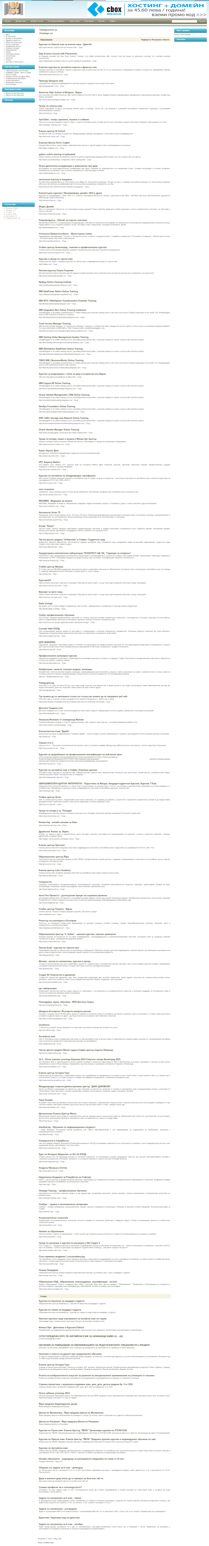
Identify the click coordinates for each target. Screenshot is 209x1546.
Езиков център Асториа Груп (54, 1073)
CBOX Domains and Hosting (17, 71)
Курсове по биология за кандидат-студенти (61, 1301)
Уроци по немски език (50, 106)
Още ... (82, 47)
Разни (8, 52)
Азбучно (165, 40)
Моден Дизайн (46, 206)
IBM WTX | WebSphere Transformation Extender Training (67, 300)
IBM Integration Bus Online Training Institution (62, 310)
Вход (177, 34)
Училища (44, 33)
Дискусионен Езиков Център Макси (57, 1113)
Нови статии (74, 21)
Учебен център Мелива (51, 566)
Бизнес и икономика (14, 38)
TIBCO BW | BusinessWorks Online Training (61, 360)
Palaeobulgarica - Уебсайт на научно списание (63, 220)
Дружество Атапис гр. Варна (54, 831)
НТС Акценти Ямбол (49, 462)
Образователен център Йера (54, 857)
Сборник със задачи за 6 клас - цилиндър (61, 1467)
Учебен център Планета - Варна (55, 909)
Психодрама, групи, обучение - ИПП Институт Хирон (66, 1002)
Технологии (10, 56)
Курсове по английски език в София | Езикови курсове (68, 770)
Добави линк (21, 21)
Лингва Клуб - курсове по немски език (59, 948)
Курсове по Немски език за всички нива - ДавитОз (65, 44)
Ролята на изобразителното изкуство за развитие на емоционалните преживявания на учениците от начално (96, 1375)
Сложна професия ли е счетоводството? (60, 1487)
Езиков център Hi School (52, 131)
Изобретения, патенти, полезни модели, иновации (65, 669)
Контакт (101, 21)
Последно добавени (56, 21)
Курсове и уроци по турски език (56, 259)
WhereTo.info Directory (15, 93)
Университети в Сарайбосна (54, 1140)
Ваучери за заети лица (50, 592)
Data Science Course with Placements (58, 53)
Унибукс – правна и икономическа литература (63, 1204)
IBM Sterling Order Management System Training (63, 337)
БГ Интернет (11, 36)
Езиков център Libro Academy (55, 870)
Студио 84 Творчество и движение (57, 975)
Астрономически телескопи (53, 1218)
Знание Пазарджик (48, 1270)
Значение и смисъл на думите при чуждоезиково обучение (70, 1354)
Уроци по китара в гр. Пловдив (55, 810)
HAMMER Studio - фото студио (18, 73)
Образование (11, 50)
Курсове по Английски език (53, 1448)
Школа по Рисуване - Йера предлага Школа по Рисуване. (69, 1421)
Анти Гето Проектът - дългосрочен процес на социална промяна (73, 895)
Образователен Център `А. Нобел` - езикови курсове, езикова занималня (77, 934)
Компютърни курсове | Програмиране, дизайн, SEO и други (70, 193)
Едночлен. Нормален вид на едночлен (59, 1517)
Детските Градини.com (51, 708)
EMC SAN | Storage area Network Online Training (63, 418)
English (112, 21)
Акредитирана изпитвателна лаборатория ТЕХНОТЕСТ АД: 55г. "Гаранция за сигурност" (85, 553)
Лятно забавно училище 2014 (54, 1393)
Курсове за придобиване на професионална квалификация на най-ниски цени (80, 754)
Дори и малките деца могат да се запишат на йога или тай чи (71, 1478)
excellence (44, 1025)
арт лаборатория (48, 988)
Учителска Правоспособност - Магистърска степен (65, 234)
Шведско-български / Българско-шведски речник (65, 1011)
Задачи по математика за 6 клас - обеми (60, 1498)
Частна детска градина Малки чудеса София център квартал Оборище (76, 1050)
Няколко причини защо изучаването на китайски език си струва (72, 1318)
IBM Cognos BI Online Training (54, 383)
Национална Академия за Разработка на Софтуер (65, 1177)
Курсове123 (45, 580)
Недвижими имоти (13, 46)
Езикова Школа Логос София (54, 142)
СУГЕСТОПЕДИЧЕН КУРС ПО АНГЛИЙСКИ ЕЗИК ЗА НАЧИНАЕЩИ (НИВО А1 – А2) (81, 1336)
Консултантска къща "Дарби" (54, 731)
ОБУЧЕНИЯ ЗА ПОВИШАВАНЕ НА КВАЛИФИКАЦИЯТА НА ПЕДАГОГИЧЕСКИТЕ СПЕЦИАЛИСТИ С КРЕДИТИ (94, 1345)
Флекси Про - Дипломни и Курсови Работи (61, 1327)
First (40, 1543)
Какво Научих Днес (49, 450)
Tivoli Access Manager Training (55, 323)
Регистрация (185, 34)
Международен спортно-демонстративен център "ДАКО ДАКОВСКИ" (75, 1086)
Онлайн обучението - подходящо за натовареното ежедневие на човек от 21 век (81, 1459)
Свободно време (13, 54)
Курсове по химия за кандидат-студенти (60, 1310)
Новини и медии (12, 48)
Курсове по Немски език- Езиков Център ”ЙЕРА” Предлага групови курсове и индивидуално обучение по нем (97, 1439)
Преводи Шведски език (51, 81)
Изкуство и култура (14, 42)
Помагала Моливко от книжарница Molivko (61, 719)
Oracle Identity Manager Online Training (59, 429)
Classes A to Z (46, 743)
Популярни (89, 21)
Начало (8, 21)
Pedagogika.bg (46, 683)
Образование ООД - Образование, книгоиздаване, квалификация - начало (78, 1281)
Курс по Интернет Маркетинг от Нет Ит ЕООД (62, 1154)
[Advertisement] (15, 152)
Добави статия (37, 21)
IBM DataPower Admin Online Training (58, 291)
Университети (46, 30)
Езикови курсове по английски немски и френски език (68, 67)
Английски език (47, 1036)
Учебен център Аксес (50, 797)
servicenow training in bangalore (55, 179)
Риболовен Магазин (14, 82)
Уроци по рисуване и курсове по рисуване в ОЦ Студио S (69, 1243)
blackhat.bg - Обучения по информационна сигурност (67, 1127)
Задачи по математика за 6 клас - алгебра (61, 1524)
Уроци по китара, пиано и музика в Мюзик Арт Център (67, 439)
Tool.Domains (11, 84)
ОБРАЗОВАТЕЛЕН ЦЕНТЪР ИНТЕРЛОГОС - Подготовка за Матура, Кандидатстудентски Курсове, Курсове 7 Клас (98, 783)
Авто (8, 34)
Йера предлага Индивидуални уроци (58, 1404)
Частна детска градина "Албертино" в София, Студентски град (72, 539)
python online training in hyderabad (57, 154)
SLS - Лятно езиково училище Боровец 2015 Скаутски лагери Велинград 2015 (79, 1059)
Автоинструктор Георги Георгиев (56, 270)
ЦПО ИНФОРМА (47, 642)
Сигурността (45, 882)
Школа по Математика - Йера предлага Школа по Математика (71, 1413)
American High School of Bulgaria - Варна (60, 92)
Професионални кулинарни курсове (58, 656)
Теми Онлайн (46, 1100)
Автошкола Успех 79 (49, 512)
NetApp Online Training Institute (55, 282)
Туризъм (9, 58)
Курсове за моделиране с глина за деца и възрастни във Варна (72, 374)
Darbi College (46, 603)
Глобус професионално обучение (56, 615)
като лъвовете (46, 489)
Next (47, 1543)
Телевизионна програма (16, 78)
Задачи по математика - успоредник (58, 1509)
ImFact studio (11, 74)
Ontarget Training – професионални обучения (63, 1190)
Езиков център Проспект (52, 845)
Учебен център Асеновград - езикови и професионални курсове (73, 247)
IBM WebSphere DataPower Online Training (61, 349)
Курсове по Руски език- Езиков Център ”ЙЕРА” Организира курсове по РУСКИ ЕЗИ (83, 1430)
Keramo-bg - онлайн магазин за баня (58, 822)
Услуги (8, 60)
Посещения (156, 40)
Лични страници (12, 44)
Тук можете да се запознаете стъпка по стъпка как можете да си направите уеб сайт (83, 696)
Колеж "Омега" (46, 526)
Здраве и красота (13, 40)
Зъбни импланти (12, 80)
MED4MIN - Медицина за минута (55, 501)
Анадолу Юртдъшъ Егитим (53, 1168)
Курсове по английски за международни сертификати (67, 475)
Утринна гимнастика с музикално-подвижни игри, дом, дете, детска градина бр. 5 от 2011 (86, 1384)
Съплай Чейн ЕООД (49, 628)
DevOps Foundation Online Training (57, 406)
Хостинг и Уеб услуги (14, 62)
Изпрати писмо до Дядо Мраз (18, 76)
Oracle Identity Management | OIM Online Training (64, 395)
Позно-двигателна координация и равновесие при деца (68, 166)
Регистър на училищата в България (57, 920)
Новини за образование (51, 1231)
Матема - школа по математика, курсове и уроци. (65, 961)
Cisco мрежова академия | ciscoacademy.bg (62, 1256)
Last (52, 1543)
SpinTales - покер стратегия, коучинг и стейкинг (64, 119)
